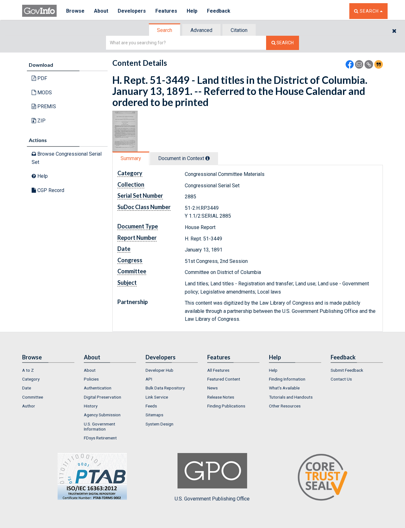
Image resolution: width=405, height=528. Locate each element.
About (101, 11)
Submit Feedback (347, 370)
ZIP (41, 121)
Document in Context (181, 158)
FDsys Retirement (100, 437)
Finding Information (287, 379)
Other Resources (285, 405)
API (149, 379)
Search (164, 30)
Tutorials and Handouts (291, 397)
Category (31, 379)
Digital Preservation (102, 397)
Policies (91, 379)
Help (192, 11)
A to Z (28, 370)
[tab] (165, 30)
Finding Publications (226, 405)
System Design (159, 423)
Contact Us (341, 379)
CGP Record (50, 190)
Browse (75, 11)
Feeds (151, 405)
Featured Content (223, 379)
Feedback (218, 11)
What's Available (284, 387)
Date (26, 387)
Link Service (157, 397)
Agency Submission (102, 414)
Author (28, 405)
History (90, 405)
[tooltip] (207, 158)
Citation (239, 30)
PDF (41, 78)
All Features (218, 370)
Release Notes (220, 397)
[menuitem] (48, 370)
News (212, 387)
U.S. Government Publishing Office (212, 499)
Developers (132, 11)
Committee (32, 397)
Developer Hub (159, 370)
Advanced (201, 30)
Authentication (97, 387)
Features (166, 11)
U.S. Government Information (99, 426)
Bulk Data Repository (165, 387)
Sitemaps (154, 414)
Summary (131, 158)
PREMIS (46, 106)
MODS (44, 93)
